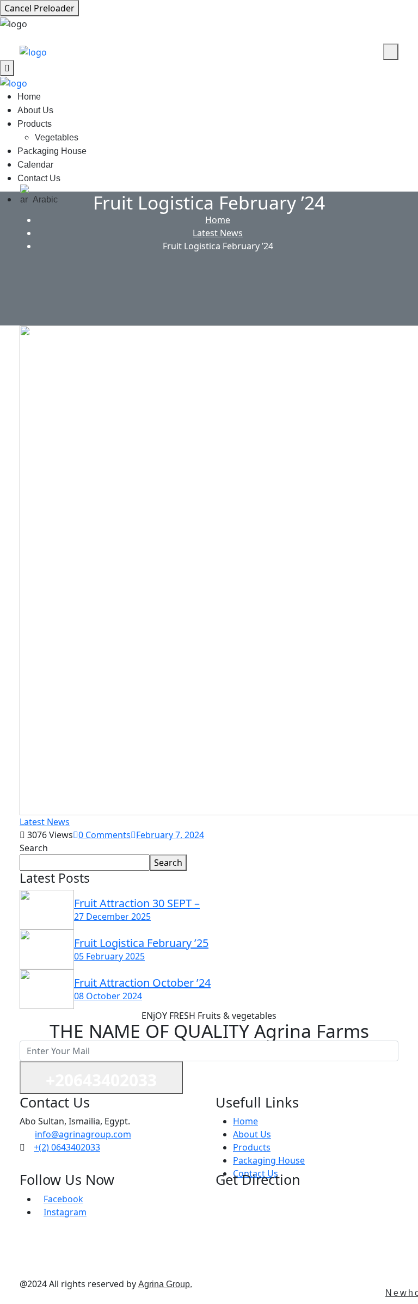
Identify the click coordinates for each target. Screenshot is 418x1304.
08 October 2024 (108, 996)
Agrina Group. (165, 1284)
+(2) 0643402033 (67, 1147)
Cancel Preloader (39, 8)
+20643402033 (101, 1080)
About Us (35, 110)
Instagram (65, 1212)
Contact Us (38, 178)
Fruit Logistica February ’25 (141, 943)
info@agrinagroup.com (83, 1134)
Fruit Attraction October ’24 (142, 982)
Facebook (63, 1199)
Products (34, 123)
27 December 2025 (112, 916)
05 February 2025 (109, 956)
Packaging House (52, 151)
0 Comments (104, 835)
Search (34, 848)
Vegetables (56, 137)
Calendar (35, 164)
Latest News (218, 233)
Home (29, 96)
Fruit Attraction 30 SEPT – (137, 903)
